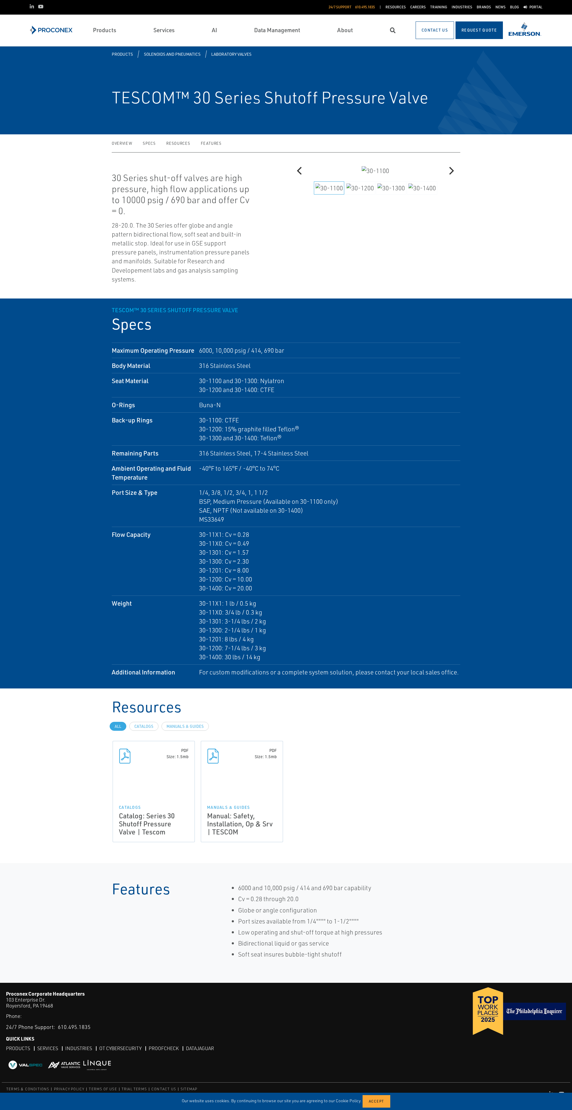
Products (122, 54)
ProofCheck (164, 1048)
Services (47, 1048)
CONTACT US (163, 1089)
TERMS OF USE (103, 1089)
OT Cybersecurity (120, 1048)
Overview (122, 143)
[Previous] (300, 170)
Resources (178, 143)
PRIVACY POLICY (69, 1089)
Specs (149, 143)
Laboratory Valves (231, 54)
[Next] (450, 170)
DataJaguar (200, 1048)
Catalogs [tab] (143, 726)
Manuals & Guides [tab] (185, 726)
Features (211, 143)
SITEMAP (189, 1089)
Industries (78, 1048)
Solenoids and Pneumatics (172, 54)
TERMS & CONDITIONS (27, 1089)
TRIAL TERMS (134, 1089)
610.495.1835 (74, 1027)
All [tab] (118, 726)
